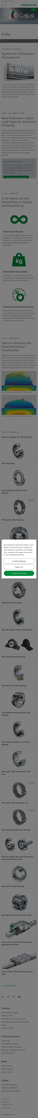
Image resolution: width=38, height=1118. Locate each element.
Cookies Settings (19, 561)
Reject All (19, 567)
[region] (19, 559)
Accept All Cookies (19, 573)
